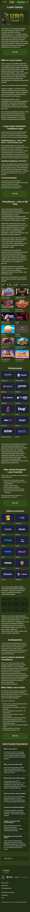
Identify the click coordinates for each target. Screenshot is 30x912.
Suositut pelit (3, 284)
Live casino (10, 284)
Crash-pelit (17, 284)
